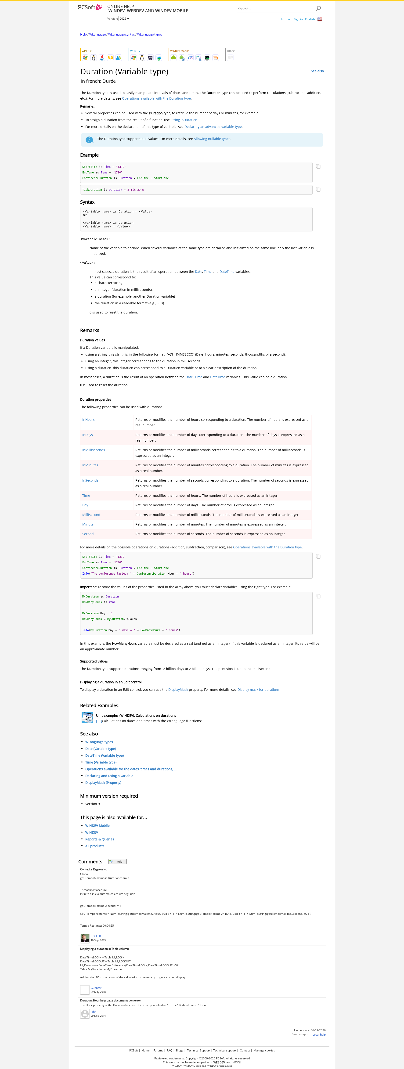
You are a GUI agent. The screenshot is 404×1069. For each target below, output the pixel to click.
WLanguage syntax (121, 34)
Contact (245, 1050)
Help (83, 34)
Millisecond (91, 514)
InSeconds (90, 480)
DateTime (227, 271)
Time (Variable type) (100, 762)
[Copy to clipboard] (318, 167)
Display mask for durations (259, 689)
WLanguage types (149, 34)
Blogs (179, 1050)
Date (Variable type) (100, 748)
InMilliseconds (93, 450)
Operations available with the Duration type (156, 98)
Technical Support (198, 1050)
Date (198, 271)
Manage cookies (264, 1050)
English (310, 19)
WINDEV (91, 832)
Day (85, 505)
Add (119, 862)
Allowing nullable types (212, 139)
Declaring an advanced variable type (213, 126)
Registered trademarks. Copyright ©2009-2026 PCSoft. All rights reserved (202, 1058)
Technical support (224, 1050)
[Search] (318, 8)
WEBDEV (177, 1065)
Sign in (298, 19)
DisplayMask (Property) (103, 782)
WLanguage (97, 34)
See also (317, 71)
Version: (113, 19)
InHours (88, 419)
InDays (87, 434)
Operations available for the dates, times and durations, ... (131, 769)
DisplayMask (178, 689)
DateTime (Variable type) (104, 755)
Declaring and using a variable (109, 776)
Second (88, 534)
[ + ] (98, 721)
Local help (319, 1035)
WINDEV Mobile (97, 825)
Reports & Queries (99, 839)
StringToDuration (184, 120)
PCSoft (133, 1050)
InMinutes (90, 465)
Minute (88, 524)
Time (208, 271)
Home (285, 19)
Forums (158, 1050)
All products (94, 846)
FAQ (169, 1050)
